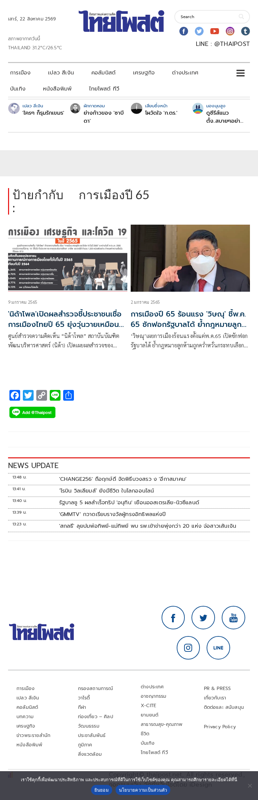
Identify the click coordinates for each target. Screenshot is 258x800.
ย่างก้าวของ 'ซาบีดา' (104, 117)
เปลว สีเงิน (61, 73)
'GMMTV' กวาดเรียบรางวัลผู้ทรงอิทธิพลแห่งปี (112, 514)
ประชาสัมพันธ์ (92, 735)
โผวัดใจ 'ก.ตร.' (161, 113)
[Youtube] (214, 31)
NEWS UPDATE (33, 465)
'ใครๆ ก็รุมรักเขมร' (43, 113)
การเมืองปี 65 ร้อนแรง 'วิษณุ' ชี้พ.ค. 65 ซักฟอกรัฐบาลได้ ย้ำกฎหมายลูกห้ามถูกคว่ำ (188, 324)
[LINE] (218, 648)
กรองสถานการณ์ (95, 688)
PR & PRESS (217, 688)
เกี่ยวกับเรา (215, 697)
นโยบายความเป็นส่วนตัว (143, 790)
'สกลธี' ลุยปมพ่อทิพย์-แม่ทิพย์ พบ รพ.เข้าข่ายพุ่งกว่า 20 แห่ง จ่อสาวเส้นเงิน (147, 526)
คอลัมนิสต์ (103, 73)
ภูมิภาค (85, 744)
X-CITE (148, 705)
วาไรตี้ (84, 697)
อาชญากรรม (154, 696)
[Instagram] (230, 31)
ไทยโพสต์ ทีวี (104, 89)
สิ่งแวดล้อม (90, 754)
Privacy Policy (220, 726)
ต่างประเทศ (185, 73)
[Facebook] (183, 31)
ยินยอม (101, 790)
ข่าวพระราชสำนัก (33, 735)
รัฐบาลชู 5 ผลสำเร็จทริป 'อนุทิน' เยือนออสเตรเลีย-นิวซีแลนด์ (129, 503)
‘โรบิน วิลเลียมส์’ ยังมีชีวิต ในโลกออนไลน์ (106, 491)
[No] (249, 785)
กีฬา (82, 707)
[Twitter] (199, 31)
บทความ (25, 716)
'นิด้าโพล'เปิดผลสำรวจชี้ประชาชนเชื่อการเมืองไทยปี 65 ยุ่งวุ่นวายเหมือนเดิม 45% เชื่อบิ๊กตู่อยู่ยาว (65, 324)
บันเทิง (18, 89)
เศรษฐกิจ (144, 73)
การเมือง (20, 73)
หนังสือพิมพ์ (57, 89)
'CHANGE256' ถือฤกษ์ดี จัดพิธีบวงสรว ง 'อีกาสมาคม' (123, 479)
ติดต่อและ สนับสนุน (224, 707)
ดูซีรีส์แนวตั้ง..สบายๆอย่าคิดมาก (223, 117)
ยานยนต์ (149, 715)
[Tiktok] (245, 31)
